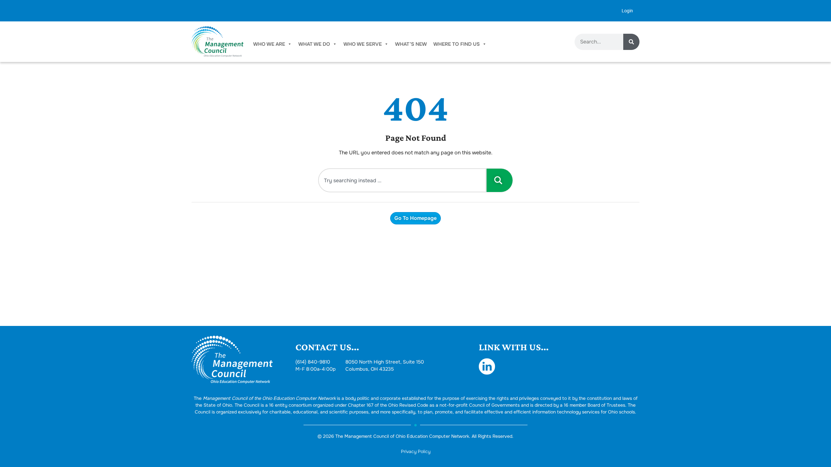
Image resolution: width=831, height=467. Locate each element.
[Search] (631, 42)
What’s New (411, 44)
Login (627, 10)
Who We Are (269, 44)
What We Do (314, 44)
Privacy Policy (415, 451)
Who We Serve (362, 44)
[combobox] (402, 180)
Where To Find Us (456, 44)
